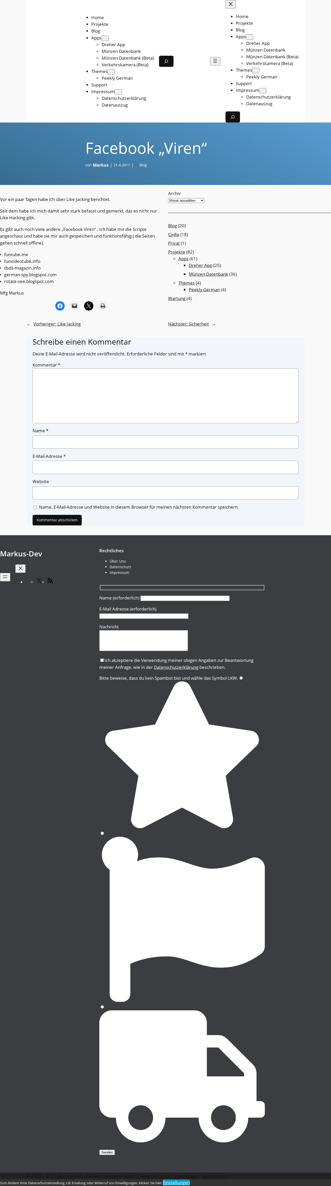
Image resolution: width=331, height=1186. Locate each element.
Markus (101, 165)
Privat (174, 243)
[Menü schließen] (230, 4)
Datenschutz (214, 1176)
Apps (183, 259)
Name (40, 431)
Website (41, 481)
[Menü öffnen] (215, 61)
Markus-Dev (21, 553)
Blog (143, 165)
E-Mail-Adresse (49, 456)
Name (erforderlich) (119, 598)
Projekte (176, 252)
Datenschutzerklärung (176, 667)
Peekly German (204, 290)
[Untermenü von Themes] (111, 72)
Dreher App (200, 265)
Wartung (176, 298)
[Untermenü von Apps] (105, 38)
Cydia (173, 234)
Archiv (174, 193)
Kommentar (46, 365)
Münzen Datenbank (208, 274)
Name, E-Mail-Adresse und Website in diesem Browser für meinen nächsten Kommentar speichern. (139, 507)
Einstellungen (176, 1182)
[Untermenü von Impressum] (118, 92)
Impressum (185, 1176)
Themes (186, 283)
